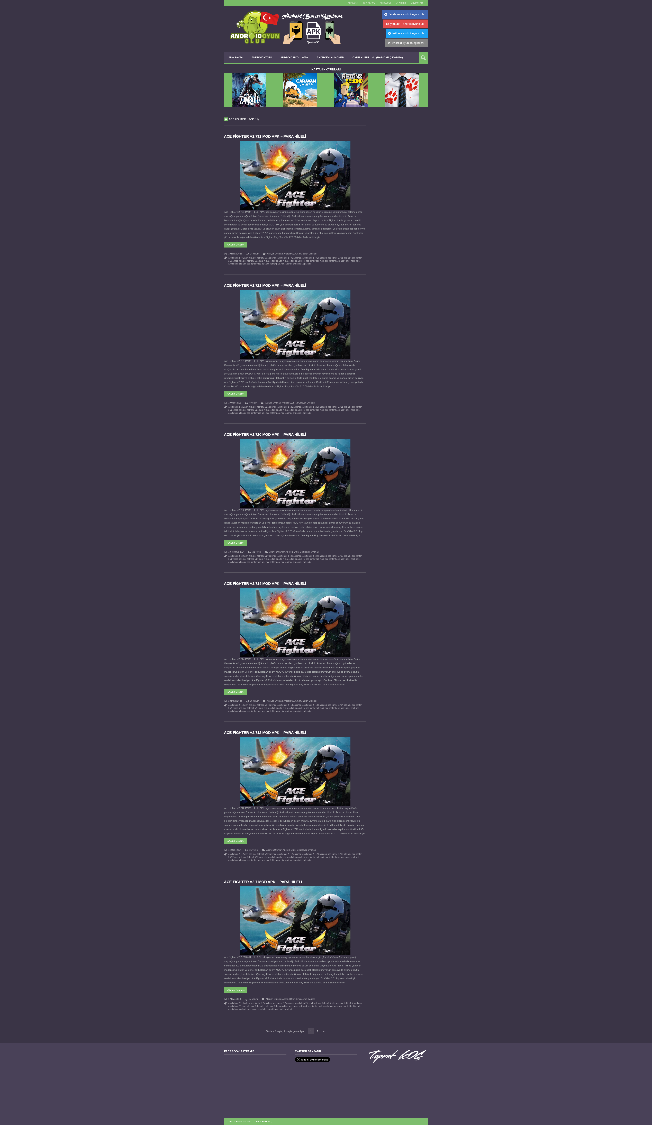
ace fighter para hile (275, 264)
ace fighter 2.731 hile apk (339, 258)
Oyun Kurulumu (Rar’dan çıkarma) (377, 57)
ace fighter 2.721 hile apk (339, 407)
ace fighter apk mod (315, 261)
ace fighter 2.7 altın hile (239, 1003)
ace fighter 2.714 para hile (255, 708)
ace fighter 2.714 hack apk (314, 705)
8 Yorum (253, 403)
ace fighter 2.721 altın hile (240, 407)
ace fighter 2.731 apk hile (264, 258)
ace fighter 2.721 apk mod (289, 407)
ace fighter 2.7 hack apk (306, 1003)
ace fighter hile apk (237, 264)
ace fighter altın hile (277, 261)
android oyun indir (293, 264)
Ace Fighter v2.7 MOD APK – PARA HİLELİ (263, 882)
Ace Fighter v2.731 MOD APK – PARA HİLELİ (265, 136)
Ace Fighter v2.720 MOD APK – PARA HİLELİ (265, 434)
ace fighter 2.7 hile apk (328, 1003)
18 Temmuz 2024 (236, 552)
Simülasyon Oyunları (306, 254)
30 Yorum (254, 701)
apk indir (307, 264)
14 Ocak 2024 (234, 850)
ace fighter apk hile (296, 261)
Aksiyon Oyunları (275, 254)
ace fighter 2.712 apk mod (289, 854)
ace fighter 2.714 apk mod (289, 705)
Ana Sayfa (235, 57)
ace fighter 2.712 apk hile (264, 854)
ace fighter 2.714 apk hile (264, 705)
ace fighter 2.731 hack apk (314, 258)
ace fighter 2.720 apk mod (289, 556)
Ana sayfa (353, 3)
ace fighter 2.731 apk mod (289, 258)
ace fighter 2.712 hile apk (339, 854)
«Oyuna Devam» (236, 244)
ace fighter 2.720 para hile (255, 559)
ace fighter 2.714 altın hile (240, 705)
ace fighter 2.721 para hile (255, 410)
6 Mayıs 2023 (234, 999)
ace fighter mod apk (256, 264)
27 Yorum (253, 999)
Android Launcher (330, 57)
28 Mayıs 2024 (235, 701)
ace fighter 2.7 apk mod (283, 1003)
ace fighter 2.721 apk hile (264, 407)
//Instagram (417, 3)
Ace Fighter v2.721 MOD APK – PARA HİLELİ (265, 285)
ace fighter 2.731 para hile (255, 261)
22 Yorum (256, 552)
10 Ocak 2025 (234, 403)
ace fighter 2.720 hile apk (339, 556)
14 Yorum (254, 254)
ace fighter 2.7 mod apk (351, 1003)
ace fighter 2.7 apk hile (261, 1003)
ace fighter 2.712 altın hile (240, 854)
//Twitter (401, 3)
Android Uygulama (294, 57)
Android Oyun (261, 57)
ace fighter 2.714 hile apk (339, 705)
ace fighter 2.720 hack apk (314, 556)
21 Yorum (253, 850)
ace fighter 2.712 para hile (255, 857)
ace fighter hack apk (350, 261)
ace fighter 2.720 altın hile (240, 556)
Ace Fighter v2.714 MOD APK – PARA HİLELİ (265, 583)
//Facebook (385, 3)
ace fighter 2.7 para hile (239, 1006)
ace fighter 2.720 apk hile (264, 556)
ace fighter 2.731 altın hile (240, 258)
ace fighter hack (332, 261)
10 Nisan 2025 (235, 254)
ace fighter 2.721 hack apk (314, 407)
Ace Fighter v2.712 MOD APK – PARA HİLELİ (265, 732)
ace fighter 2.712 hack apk (314, 854)
